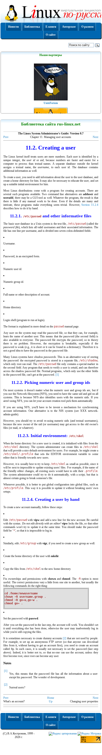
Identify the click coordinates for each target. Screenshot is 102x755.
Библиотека (32, 26)
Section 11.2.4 (89, 204)
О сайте (51, 34)
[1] (57, 374)
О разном (87, 26)
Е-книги (51, 26)
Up (50, 701)
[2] (64, 638)
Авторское (69, 26)
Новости (13, 26)
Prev (6, 137)
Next (95, 137)
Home (50, 697)
